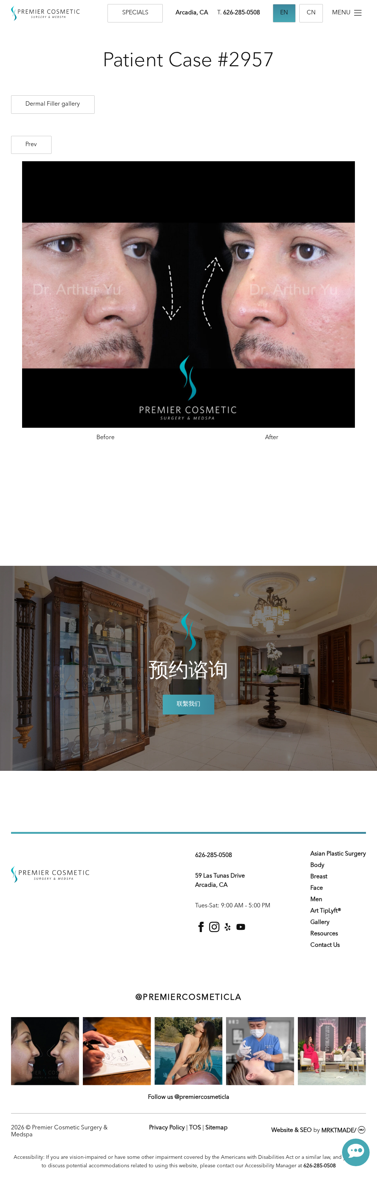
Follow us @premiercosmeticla (188, 1097)
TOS (195, 1128)
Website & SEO (291, 1131)
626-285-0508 (241, 13)
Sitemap (216, 1128)
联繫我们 (188, 704)
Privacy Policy (167, 1128)
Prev (31, 145)
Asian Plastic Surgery (338, 854)
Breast (318, 877)
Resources (324, 934)
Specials (135, 13)
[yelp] (227, 931)
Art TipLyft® (325, 911)
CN (311, 13)
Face (316, 888)
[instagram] (214, 931)
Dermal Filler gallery (52, 104)
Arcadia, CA (192, 13)
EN (284, 13)
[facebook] (201, 931)
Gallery (320, 922)
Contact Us (325, 945)
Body (317, 865)
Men (316, 900)
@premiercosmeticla (188, 998)
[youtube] (241, 931)
